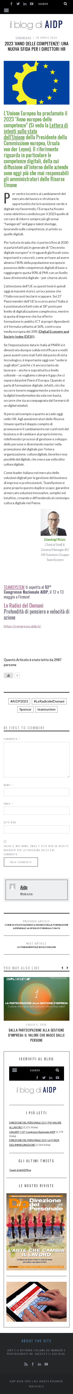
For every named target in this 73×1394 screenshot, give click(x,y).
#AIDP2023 (19, 701)
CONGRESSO (23, 37)
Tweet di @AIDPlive (20, 1170)
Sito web (10, 822)
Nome (8, 785)
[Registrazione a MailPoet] (36, 1082)
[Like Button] (8, 675)
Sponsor (25, 709)
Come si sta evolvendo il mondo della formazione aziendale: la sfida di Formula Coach (36, 924)
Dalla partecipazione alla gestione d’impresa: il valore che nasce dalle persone (36, 1035)
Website (26, 893)
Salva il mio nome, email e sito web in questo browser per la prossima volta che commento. (36, 850)
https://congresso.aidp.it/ (22, 626)
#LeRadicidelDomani (49, 701)
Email (8, 803)
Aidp (24, 887)
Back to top (35, 1386)
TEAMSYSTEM (14, 587)
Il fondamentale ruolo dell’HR (36, 944)
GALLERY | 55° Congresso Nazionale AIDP (32, 1132)
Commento (12, 738)
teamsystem (46, 709)
